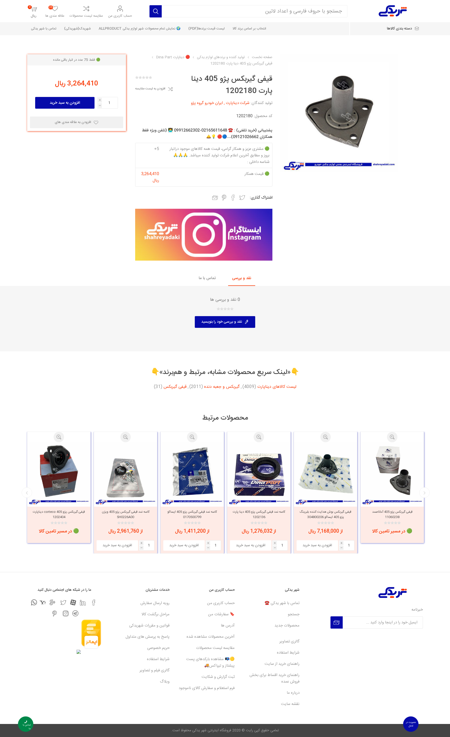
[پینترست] (55, 613)
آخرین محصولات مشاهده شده (210, 637)
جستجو (293, 614)
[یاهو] (43, 602)
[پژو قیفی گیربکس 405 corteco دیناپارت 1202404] (125, 473)
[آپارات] (73, 602)
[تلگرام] (75, 613)
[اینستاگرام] (65, 613)
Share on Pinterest (224, 197)
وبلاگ (165, 681)
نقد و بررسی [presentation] (241, 278)
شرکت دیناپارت (237, 103)
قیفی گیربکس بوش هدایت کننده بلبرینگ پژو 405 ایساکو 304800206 (392, 514)
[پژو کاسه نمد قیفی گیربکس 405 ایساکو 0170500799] (258, 473)
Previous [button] (424, 492)
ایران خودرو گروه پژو (207, 103)
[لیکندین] (83, 602)
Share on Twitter (242, 197)
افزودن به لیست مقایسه (150, 89)
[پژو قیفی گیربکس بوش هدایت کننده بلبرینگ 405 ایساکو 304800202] (392, 473)
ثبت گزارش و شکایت (218, 677)
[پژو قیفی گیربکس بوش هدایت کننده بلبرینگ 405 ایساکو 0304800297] (58, 473)
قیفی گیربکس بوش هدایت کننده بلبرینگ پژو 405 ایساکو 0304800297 (59, 514)
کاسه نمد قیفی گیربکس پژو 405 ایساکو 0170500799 (259, 514)
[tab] (241, 278)
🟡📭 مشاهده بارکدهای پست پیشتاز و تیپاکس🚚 (210, 662)
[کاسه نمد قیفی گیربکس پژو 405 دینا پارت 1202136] (325, 473)
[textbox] (254, 11)
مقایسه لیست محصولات (86, 16)
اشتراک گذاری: (261, 197)
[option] (392, 493)
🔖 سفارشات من (221, 614)
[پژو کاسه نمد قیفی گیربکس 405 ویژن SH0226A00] (192, 473)
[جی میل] (52, 602)
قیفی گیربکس (175, 387)
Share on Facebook (233, 197)
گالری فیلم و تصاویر (155, 670)
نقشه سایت (290, 704)
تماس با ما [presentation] (207, 278)
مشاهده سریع (392, 437)
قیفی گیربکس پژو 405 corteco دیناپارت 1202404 (125, 514)
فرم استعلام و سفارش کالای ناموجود (207, 688)
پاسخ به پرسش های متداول (148, 637)
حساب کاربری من (120, 16)
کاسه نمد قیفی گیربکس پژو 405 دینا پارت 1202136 (325, 514)
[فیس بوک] (94, 602)
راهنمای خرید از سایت (282, 664)
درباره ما (293, 693)
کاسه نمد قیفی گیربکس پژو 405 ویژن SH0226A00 (192, 514)
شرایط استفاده (288, 652)
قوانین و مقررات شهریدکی (149, 625)
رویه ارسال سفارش (155, 603)
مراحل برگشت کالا (155, 614)
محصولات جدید (286, 625)
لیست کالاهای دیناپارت (276, 387)
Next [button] (27, 492)
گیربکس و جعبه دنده (222, 387)
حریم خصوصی (158, 648)
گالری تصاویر (289, 641)
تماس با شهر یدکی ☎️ (282, 603)
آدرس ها (228, 625)
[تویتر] (63, 602)
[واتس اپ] (34, 602)
